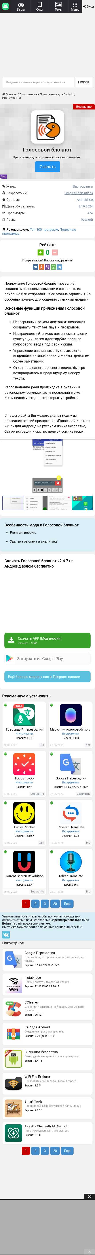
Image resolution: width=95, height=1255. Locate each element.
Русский (87, 219)
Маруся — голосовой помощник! (71, 729)
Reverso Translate (71, 827)
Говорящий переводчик (24, 729)
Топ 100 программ (44, 230)
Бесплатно (84, 106)
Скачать (48, 166)
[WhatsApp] (53, 267)
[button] (91, 442)
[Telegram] (59, 267)
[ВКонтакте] (35, 267)
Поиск (83, 82)
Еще (67, 904)
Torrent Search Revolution (24, 876)
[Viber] (47, 267)
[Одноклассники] (41, 267)
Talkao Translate (71, 876)
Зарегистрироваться (66, 920)
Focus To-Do (24, 778)
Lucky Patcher (24, 827)
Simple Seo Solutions (79, 193)
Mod (3, 176)
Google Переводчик (71, 778)
